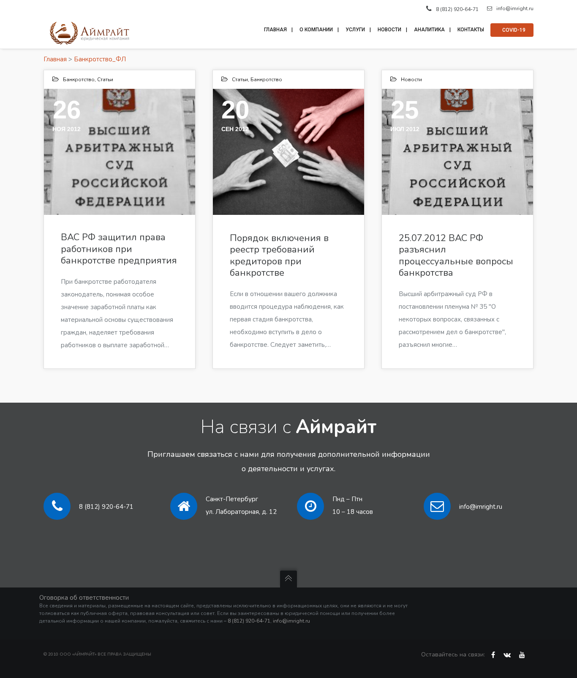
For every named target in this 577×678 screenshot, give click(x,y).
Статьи (105, 79)
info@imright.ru (514, 8)
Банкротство (79, 79)
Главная (55, 59)
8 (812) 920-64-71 (106, 506)
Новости (411, 79)
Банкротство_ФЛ (100, 59)
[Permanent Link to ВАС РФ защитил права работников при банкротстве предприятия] (119, 152)
